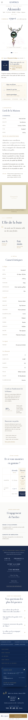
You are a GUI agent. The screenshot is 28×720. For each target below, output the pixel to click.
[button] (14, 610)
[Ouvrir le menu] (2, 2)
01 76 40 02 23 (15, 99)
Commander (18, 716)
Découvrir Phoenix (23, 494)
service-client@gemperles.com (8, 677)
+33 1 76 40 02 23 (9, 673)
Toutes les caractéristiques (10, 136)
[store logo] (14, 2)
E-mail (21, 99)
